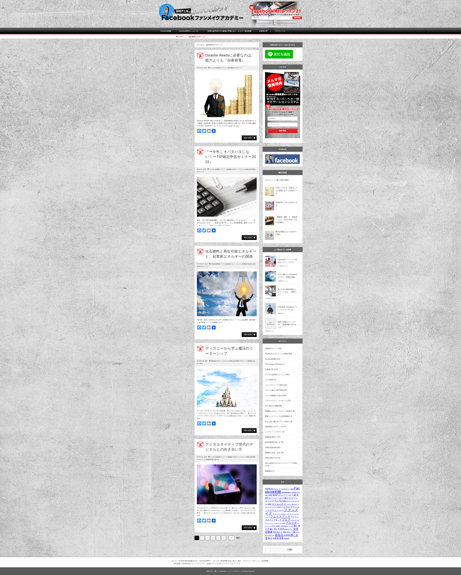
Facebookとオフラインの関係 (278, 354)
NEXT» (238, 538)
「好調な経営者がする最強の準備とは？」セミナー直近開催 (228, 31)
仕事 (282, 526)
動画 (285, 529)
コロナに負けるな (291, 504)
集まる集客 (273, 538)
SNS (270, 495)
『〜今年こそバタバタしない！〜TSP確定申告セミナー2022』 (230, 157)
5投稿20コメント (273, 348)
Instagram (286, 492)
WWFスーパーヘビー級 (284, 495)
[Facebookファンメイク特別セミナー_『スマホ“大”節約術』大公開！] (282, 256)
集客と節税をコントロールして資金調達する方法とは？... (287, 324)
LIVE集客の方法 (295, 492)
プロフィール (280, 31)
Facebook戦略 (165, 31)
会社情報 (264, 561)
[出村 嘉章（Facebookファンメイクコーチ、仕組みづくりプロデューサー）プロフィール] (282, 303)
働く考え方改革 (277, 529)
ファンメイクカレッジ (281, 514)
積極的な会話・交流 (274, 453)
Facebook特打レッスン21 (188, 31)
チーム (283, 507)
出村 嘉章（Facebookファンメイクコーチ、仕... (287, 308)
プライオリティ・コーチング (277, 401)
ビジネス (280, 511)
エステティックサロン (274, 432)
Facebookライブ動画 (287, 489)
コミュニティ (279, 503)
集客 (281, 538)
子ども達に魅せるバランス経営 (278, 421)
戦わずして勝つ (290, 532)
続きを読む (248, 138)
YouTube (282, 501)
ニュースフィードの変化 (276, 385)
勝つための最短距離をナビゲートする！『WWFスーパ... (287, 292)
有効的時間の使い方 (212, 459)
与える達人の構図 (273, 406)
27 (231, 538)
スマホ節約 (270, 380)
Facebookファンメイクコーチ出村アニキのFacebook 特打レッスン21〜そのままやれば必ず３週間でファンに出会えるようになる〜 (276, 8)
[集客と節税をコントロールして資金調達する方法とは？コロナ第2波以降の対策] (282, 318)
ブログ (286, 519)
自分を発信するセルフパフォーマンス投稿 (281, 464)
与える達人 (276, 526)
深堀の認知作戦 (272, 447)
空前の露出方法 (272, 458)
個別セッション (288, 526)
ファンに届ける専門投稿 (276, 390)
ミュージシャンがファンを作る (276, 523)
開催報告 (269, 471)
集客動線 (286, 538)
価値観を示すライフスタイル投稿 (238, 169)
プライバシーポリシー (251, 561)
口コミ (290, 529)
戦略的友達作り (272, 437)
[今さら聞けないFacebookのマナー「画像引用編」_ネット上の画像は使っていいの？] (282, 270)
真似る (279, 535)
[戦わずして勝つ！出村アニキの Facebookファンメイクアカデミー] (201, 5)
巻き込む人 (278, 532)
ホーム (174, 561)
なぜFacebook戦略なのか (188, 561)
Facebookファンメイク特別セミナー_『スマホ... (287, 261)
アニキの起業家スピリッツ (218, 68)
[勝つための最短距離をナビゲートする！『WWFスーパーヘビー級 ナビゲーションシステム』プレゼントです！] (282, 285)
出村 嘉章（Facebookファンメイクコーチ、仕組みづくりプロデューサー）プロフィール (206, 564)
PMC (266, 495)
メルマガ (291, 522)
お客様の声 (263, 31)
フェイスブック (280, 516)
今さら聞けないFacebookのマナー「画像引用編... (287, 275)
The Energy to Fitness (275, 364)
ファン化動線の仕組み (245, 264)
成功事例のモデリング (235, 68)
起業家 (287, 535)
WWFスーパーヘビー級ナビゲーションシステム (282, 498)
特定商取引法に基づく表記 (231, 561)
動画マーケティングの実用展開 (278, 416)
